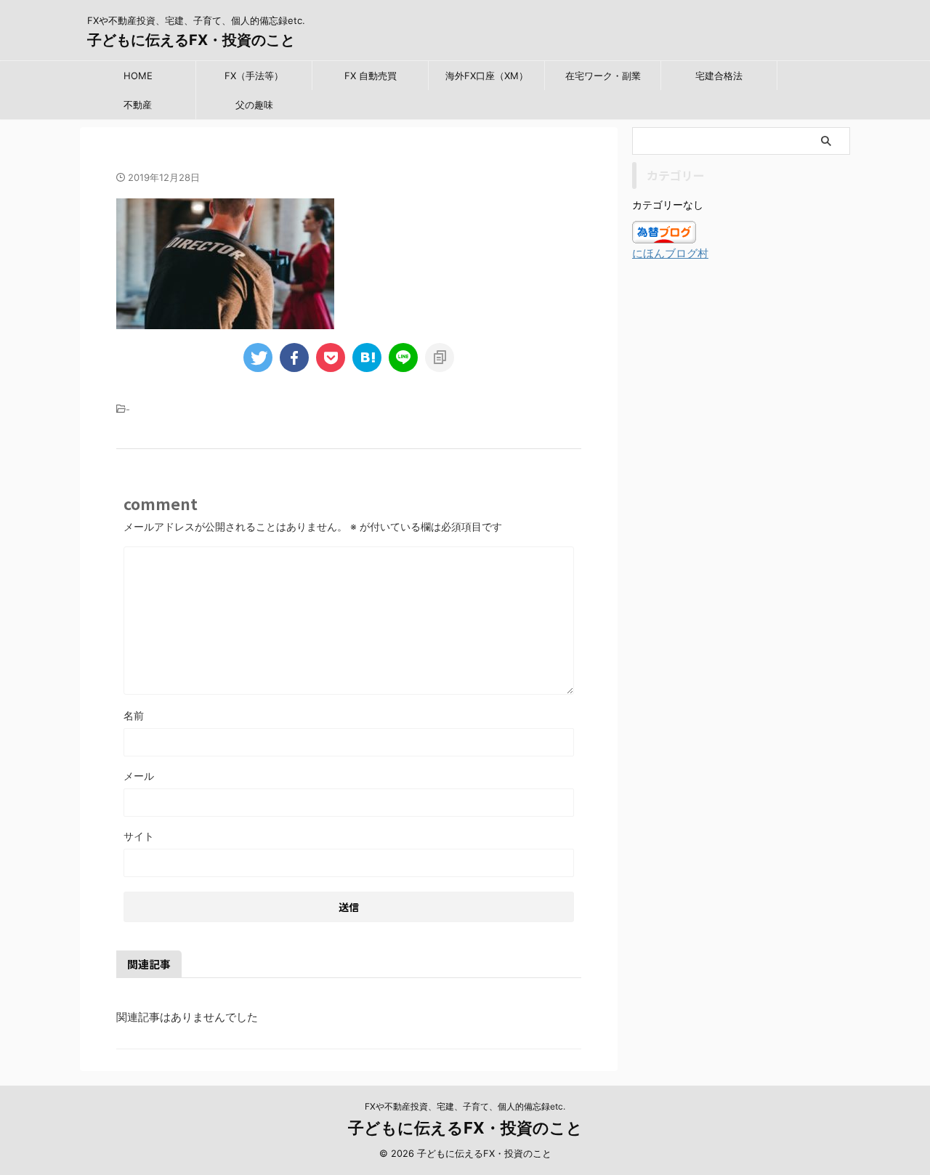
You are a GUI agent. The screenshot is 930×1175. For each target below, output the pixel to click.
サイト (139, 836)
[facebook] (294, 357)
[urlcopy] (439, 357)
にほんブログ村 (670, 253)
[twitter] (257, 357)
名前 (134, 715)
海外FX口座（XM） (486, 75)
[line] (403, 357)
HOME (138, 75)
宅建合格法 (719, 75)
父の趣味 (254, 104)
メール (139, 776)
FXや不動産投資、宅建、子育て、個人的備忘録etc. (465, 1106)
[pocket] (330, 357)
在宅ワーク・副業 (603, 75)
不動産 (138, 104)
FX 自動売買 (370, 75)
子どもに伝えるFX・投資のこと (191, 40)
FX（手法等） (254, 75)
